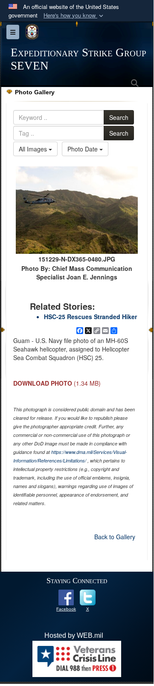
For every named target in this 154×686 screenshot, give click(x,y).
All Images (34, 149)
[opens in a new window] (66, 597)
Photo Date (83, 149)
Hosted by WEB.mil (73, 635)
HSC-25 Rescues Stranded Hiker (90, 316)
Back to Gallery (114, 536)
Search (118, 117)
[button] (74, 15)
